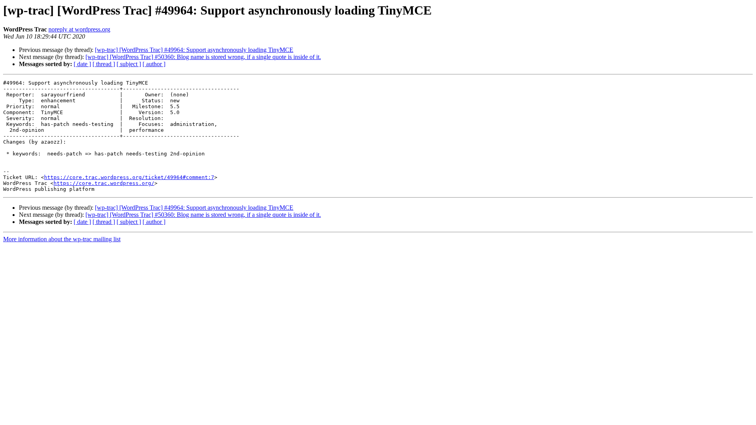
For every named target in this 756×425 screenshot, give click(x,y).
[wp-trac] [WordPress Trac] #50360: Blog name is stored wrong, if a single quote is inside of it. (203, 57)
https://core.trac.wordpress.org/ (104, 183)
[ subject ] (129, 64)
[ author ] (154, 64)
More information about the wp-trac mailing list (61, 239)
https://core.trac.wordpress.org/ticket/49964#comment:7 (129, 177)
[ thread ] (104, 64)
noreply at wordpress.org (79, 29)
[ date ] (82, 64)
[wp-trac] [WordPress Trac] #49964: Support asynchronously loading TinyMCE (194, 49)
